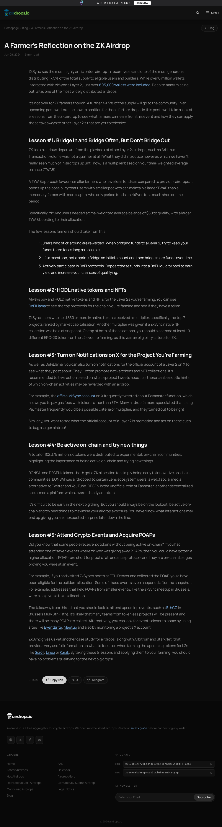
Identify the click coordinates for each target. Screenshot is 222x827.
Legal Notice (66, 789)
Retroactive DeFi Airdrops (24, 783)
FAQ (60, 764)
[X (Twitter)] (20, 740)
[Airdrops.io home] (20, 716)
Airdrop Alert (66, 776)
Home (11, 764)
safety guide (139, 728)
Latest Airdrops (17, 770)
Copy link (57, 680)
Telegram (98, 680)
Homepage (11, 28)
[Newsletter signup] (39, 740)
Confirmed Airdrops (20, 789)
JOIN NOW (142, 3)
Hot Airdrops (15, 776)
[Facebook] (30, 740)
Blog (25, 28)
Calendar (64, 770)
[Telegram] (11, 740)
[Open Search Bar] (197, 12)
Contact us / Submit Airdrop (76, 783)
